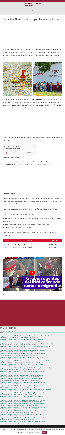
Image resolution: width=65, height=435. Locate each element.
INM (5, 295)
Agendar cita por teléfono (12, 148)
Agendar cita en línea (11, 151)
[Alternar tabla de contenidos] (34, 146)
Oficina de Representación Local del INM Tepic (23, 153)
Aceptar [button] (44, 432)
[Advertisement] (32, 36)
